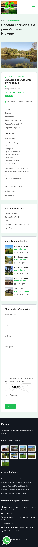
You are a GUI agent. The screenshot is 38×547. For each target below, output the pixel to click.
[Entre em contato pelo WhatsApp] (7, 540)
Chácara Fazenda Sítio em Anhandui (13, 493)
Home (3, 21)
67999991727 (8, 523)
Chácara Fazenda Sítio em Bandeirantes (15, 490)
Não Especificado (21, 246)
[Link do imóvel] (5, 449)
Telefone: (8, 336)
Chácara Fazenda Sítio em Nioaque (18, 81)
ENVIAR (10, 406)
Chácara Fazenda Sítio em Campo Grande (16, 482)
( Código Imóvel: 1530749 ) (13, 89)
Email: (7, 325)
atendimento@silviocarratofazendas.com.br (19, 527)
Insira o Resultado (11, 395)
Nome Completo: (10, 315)
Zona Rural (18, 289)
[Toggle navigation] (34, 7)
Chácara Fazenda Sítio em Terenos (13, 479)
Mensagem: (9, 347)
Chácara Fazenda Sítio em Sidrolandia (14, 486)
